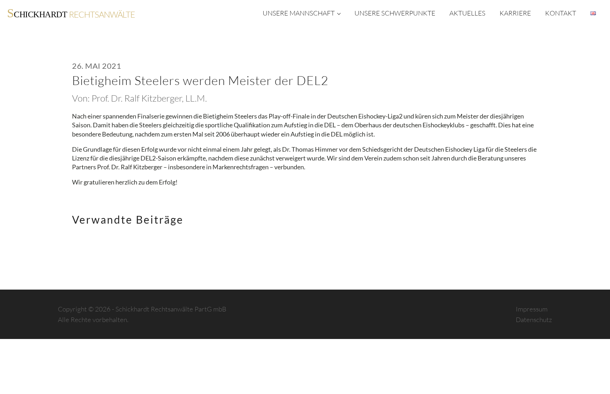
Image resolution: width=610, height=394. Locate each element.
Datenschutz (534, 319)
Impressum (532, 309)
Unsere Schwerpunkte (394, 13)
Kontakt (560, 13)
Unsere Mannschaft (299, 13)
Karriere (515, 13)
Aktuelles (467, 13)
